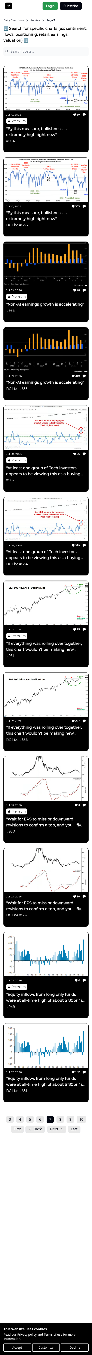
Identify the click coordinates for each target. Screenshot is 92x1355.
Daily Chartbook (13, 20)
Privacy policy (27, 1334)
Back (37, 1129)
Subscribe (71, 6)
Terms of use (53, 1334)
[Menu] (86, 5)
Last (74, 1129)
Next (54, 1129)
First (17, 1129)
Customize (46, 1347)
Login (50, 6)
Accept (17, 1347)
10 (81, 1119)
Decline (75, 1347)
